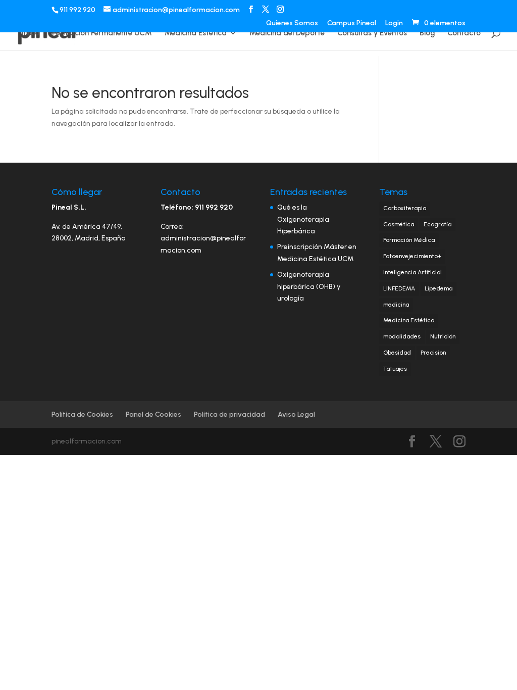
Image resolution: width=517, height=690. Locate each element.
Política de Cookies (82, 414)
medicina (396, 304)
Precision (433, 352)
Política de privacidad (229, 414)
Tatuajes (395, 368)
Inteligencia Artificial (412, 272)
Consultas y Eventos (372, 33)
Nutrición (442, 336)
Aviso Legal (296, 414)
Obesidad (397, 352)
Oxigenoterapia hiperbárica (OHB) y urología (308, 286)
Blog (427, 33)
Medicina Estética (196, 33)
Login (394, 23)
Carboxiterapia (404, 208)
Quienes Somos (292, 23)
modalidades (402, 336)
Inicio (30, 33)
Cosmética (398, 224)
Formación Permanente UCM (102, 33)
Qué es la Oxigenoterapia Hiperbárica (303, 219)
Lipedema (438, 288)
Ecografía (437, 224)
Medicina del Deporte (287, 33)
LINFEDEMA (399, 288)
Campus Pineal (351, 23)
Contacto (464, 33)
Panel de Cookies (153, 414)
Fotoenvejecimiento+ (412, 256)
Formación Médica (409, 239)
